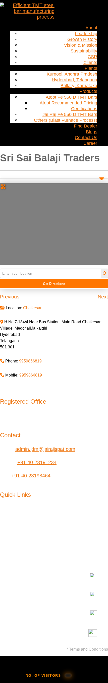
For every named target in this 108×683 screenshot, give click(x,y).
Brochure (93, 537)
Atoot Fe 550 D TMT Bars (71, 97)
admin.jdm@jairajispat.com (45, 449)
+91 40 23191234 (37, 462)
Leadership (86, 33)
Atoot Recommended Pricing (68, 102)
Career (90, 143)
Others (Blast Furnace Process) (65, 120)
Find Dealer (85, 126)
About (91, 27)
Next (103, 296)
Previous (9, 296)
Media (46, 531)
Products (88, 91)
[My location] (104, 273)
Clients (90, 62)
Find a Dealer (90, 515)
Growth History (82, 39)
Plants (91, 68)
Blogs (91, 131)
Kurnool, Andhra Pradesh (72, 74)
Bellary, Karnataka (79, 85)
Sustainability (84, 50)
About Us (10, 512)
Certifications (84, 108)
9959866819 (30, 361)
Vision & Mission (80, 45)
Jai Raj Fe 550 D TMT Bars (69, 114)
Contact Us (86, 137)
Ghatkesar (32, 308)
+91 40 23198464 (30, 475)
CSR (92, 56)
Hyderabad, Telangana (74, 79)
